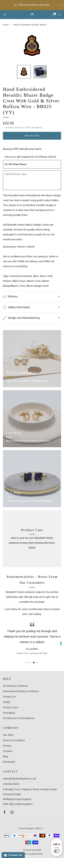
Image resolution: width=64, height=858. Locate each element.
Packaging (9, 712)
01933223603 (11, 784)
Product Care (10, 707)
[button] (27, 662)
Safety (6, 702)
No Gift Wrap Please (16, 164)
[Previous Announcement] (5, 5)
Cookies (7, 751)
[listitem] (32, 5)
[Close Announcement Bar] (62, 5)
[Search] (59, 14)
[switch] (57, 851)
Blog (5, 756)
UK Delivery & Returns (15, 685)
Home (6, 24)
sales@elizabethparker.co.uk (19, 778)
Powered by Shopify (32, 850)
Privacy (7, 745)
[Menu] (4, 14)
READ (32, 547)
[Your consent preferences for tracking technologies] (61, 643)
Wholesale (9, 761)
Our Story (8, 734)
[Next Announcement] (59, 5)
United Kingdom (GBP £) (30, 828)
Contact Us (9, 696)
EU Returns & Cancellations (18, 718)
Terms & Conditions (14, 740)
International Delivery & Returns (21, 691)
